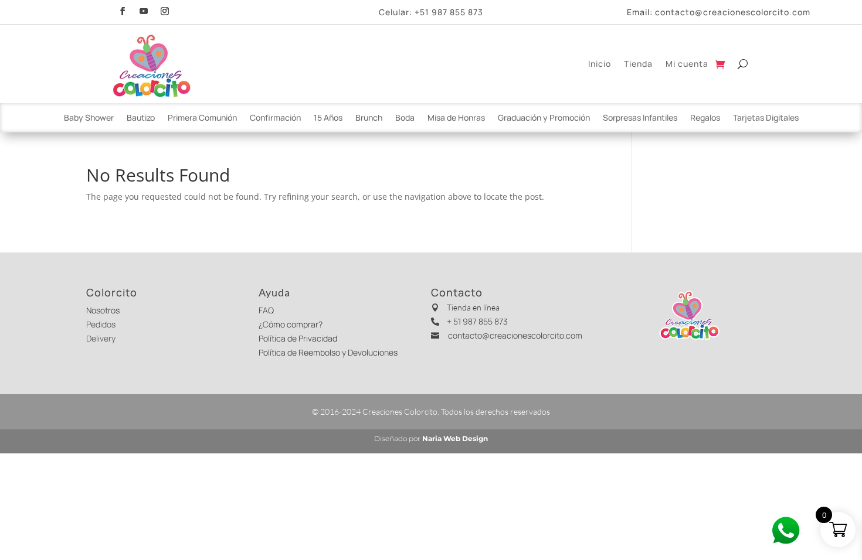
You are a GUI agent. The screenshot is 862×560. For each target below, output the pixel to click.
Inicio (599, 63)
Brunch (368, 118)
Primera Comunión (202, 118)
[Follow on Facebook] (122, 9)
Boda (405, 118)
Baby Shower (89, 118)
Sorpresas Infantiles (640, 118)
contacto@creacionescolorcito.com (732, 12)
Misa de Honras (456, 118)
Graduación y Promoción (544, 118)
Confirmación (275, 118)
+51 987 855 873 (449, 12)
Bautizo (141, 118)
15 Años (328, 118)
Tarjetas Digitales (766, 118)
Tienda (638, 63)
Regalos (705, 118)
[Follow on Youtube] (143, 9)
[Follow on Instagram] (165, 9)
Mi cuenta (687, 63)
